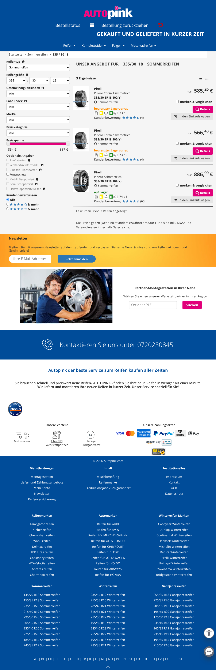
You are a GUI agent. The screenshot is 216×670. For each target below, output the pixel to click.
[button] (209, 632)
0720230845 (155, 345)
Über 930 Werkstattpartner (57, 443)
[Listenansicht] (200, 79)
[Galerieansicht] (207, 79)
